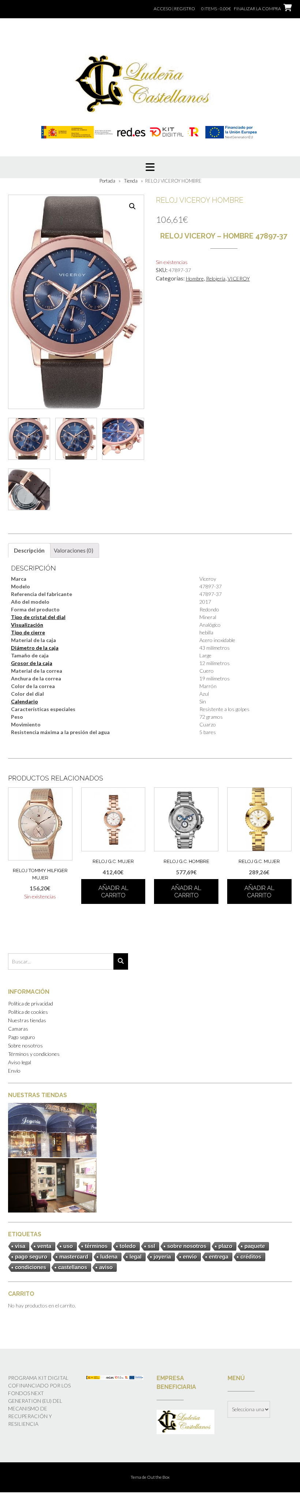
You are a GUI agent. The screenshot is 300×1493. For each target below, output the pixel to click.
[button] (132, 206)
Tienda (131, 181)
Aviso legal (19, 1062)
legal (136, 1256)
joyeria (162, 1256)
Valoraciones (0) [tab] (73, 550)
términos (96, 1246)
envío (190, 1256)
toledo (128, 1246)
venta (44, 1246)
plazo (225, 1246)
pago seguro (31, 1256)
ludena (108, 1256)
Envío (14, 1071)
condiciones (30, 1267)
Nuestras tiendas (27, 1020)
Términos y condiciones (34, 1054)
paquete (254, 1246)
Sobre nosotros (25, 1045)
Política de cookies (28, 1012)
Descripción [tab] (29, 550)
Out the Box (158, 1477)
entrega (218, 1256)
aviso (106, 1267)
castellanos (72, 1267)
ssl (151, 1246)
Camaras (18, 1029)
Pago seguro (21, 1037)
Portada (107, 181)
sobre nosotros (186, 1246)
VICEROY (239, 278)
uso (68, 1246)
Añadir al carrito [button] (113, 892)
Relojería (215, 278)
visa (20, 1246)
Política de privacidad (30, 1003)
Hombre (195, 278)
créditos (250, 1256)
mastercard (73, 1256)
